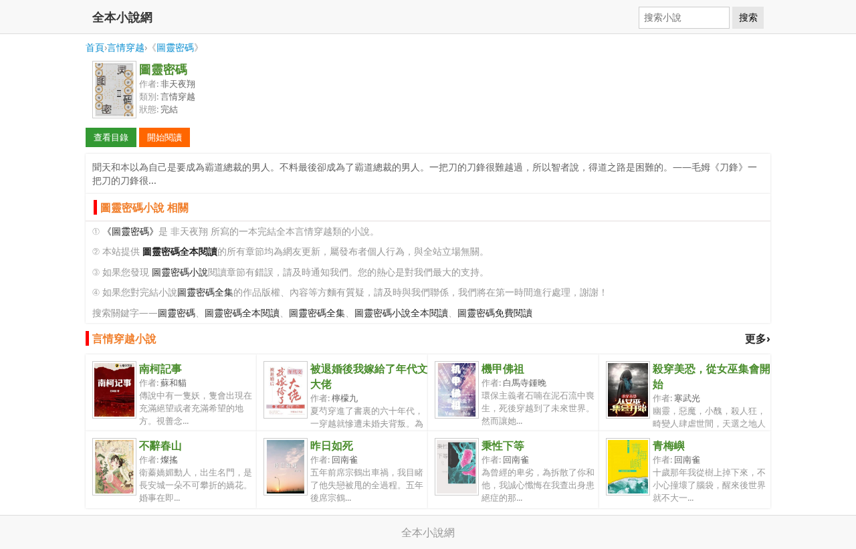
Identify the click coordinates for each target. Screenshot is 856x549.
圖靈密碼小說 (180, 271)
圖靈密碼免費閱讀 (494, 312)
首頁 (95, 47)
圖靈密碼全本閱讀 (242, 312)
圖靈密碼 (175, 47)
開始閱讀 (164, 137)
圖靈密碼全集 (205, 292)
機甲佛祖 (502, 368)
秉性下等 (502, 445)
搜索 (748, 17)
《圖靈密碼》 (130, 231)
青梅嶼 (669, 445)
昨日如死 (331, 445)
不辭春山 (160, 445)
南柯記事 (160, 368)
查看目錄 (111, 137)
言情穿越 (125, 47)
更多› (757, 338)
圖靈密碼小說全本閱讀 (401, 312)
